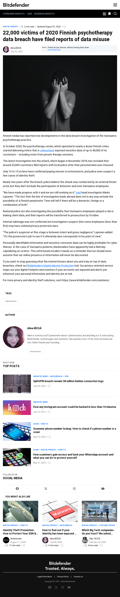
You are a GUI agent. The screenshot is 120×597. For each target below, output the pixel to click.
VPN (66, 376)
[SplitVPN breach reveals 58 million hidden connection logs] (17, 384)
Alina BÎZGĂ (16, 48)
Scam (35, 424)
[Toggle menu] (115, 5)
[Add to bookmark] (65, 26)
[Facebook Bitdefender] (17, 488)
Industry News (40, 376)
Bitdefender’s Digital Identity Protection (50, 265)
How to (44, 424)
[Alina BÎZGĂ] (6, 49)
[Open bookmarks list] (109, 13)
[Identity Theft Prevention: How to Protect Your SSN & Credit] (20, 511)
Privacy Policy (62, 577)
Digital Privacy (10, 27)
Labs (29, 14)
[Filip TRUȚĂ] (85, 540)
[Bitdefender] (16, 5)
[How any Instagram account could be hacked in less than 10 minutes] (17, 407)
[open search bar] (115, 13)
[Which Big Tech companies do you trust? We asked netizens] (99, 511)
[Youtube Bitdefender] (102, 488)
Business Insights (44, 14)
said (78, 192)
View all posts (35, 351)
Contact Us (78, 577)
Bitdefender (16, 538)
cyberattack (47, 150)
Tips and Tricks (107, 525)
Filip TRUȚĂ (94, 538)
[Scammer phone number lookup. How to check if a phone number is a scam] (17, 431)
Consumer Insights (13, 14)
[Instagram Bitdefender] (74, 488)
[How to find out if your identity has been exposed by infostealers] (60, 511)
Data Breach (56, 376)
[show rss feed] (104, 13)
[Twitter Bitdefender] (45, 488)
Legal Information (44, 577)
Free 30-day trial (54, 50)
